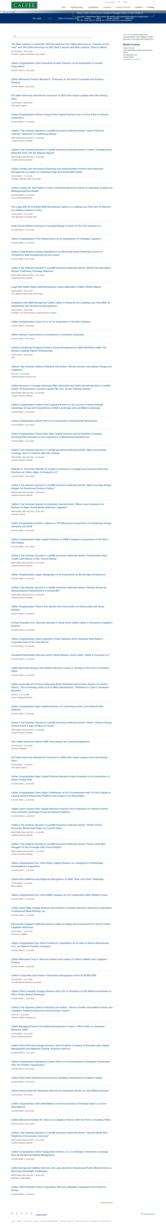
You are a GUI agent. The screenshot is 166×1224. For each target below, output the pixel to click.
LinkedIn (18, 1214)
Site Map (62, 1221)
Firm (64, 7)
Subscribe (127, 35)
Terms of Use (27, 1221)
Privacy (36, 1221)
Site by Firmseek (105, 1221)
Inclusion (107, 7)
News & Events (123, 7)
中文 (118, 2)
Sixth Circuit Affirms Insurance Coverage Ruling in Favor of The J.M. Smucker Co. (56, 226)
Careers (138, 7)
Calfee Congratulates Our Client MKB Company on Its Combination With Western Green (59, 895)
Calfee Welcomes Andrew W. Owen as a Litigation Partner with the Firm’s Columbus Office (61, 1119)
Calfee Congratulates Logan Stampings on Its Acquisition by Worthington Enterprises (58, 574)
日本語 (125, 2)
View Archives (106, 1203)
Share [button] (13, 1214)
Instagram (28, 1214)
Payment (70, 1221)
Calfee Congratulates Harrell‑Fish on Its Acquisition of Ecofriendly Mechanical (54, 421)
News (49, 18)
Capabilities (93, 7)
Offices (19, 1221)
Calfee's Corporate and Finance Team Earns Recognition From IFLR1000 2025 (53, 975)
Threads (33, 1214)
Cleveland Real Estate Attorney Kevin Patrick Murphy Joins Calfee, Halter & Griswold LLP (60, 655)
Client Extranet (110, 2)
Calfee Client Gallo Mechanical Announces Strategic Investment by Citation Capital (56, 1077)
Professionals (77, 7)
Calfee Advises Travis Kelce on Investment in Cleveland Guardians (47, 334)
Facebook (23, 1214)
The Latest (37, 18)
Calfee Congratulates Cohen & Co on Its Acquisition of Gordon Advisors (51, 321)
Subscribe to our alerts (131, 59)
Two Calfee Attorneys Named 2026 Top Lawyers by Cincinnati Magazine (50, 741)
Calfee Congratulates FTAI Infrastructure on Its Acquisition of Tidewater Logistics (56, 238)
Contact (150, 7)
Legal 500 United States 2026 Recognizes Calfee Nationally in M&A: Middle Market (56, 287)
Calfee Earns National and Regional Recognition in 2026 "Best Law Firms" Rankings (57, 879)
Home (13, 1221)
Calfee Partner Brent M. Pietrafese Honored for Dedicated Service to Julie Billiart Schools (60, 1090)
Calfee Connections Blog (68, 18)
